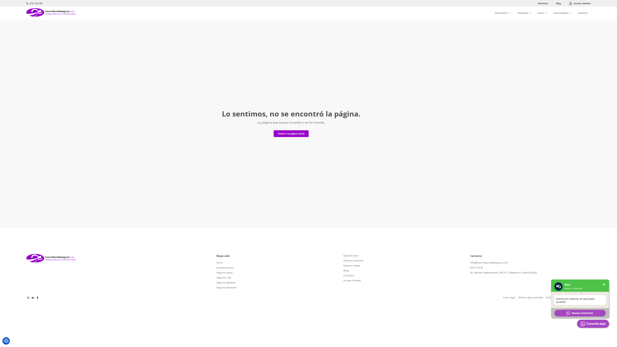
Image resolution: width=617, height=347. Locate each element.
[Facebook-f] (38, 298)
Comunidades (561, 12)
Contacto (582, 12)
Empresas (523, 12)
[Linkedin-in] (33, 298)
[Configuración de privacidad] (6, 341)
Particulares (501, 12)
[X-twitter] (28, 298)
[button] (580, 313)
